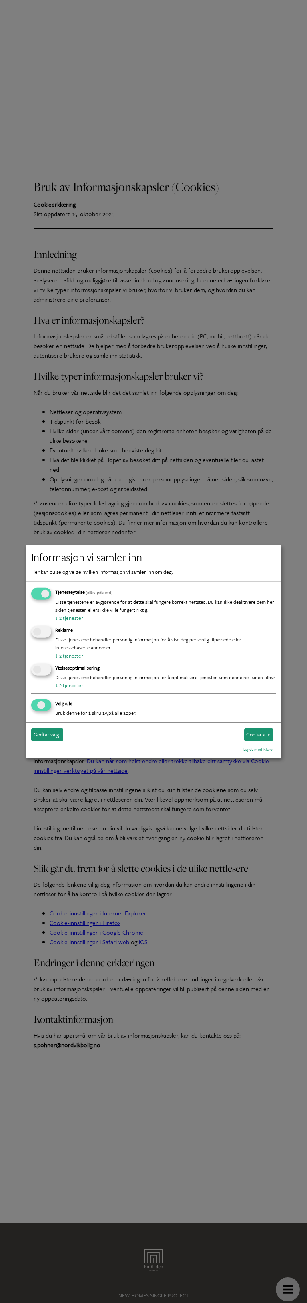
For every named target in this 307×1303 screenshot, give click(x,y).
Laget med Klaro (258, 749)
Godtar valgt (47, 734)
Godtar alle (258, 734)
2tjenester (69, 618)
